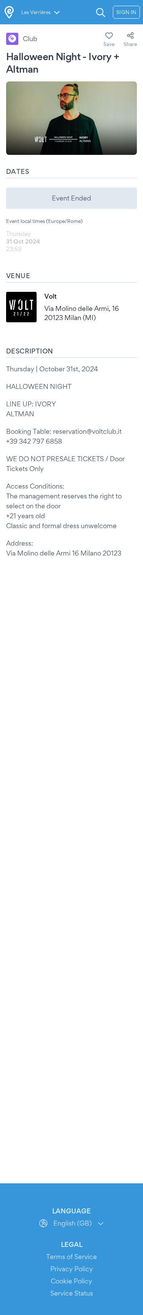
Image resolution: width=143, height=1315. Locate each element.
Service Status (71, 1293)
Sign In (126, 12)
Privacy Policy (71, 1269)
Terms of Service (71, 1257)
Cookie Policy (71, 1281)
